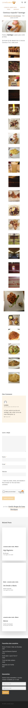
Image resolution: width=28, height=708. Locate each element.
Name (4, 457)
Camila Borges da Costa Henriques (12, 15)
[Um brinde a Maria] (14, 579)
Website (4, 471)
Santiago (16, 9)
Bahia (4, 582)
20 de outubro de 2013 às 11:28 (11, 406)
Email (4, 464)
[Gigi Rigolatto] (14, 544)
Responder (7, 416)
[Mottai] (14, 614)
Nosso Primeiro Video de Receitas (12, 647)
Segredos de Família (8, 664)
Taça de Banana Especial (9, 651)
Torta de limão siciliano (8, 660)
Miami (16, 546)
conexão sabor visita (10, 7)
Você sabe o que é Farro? (9, 656)
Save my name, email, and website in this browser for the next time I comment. (13, 482)
